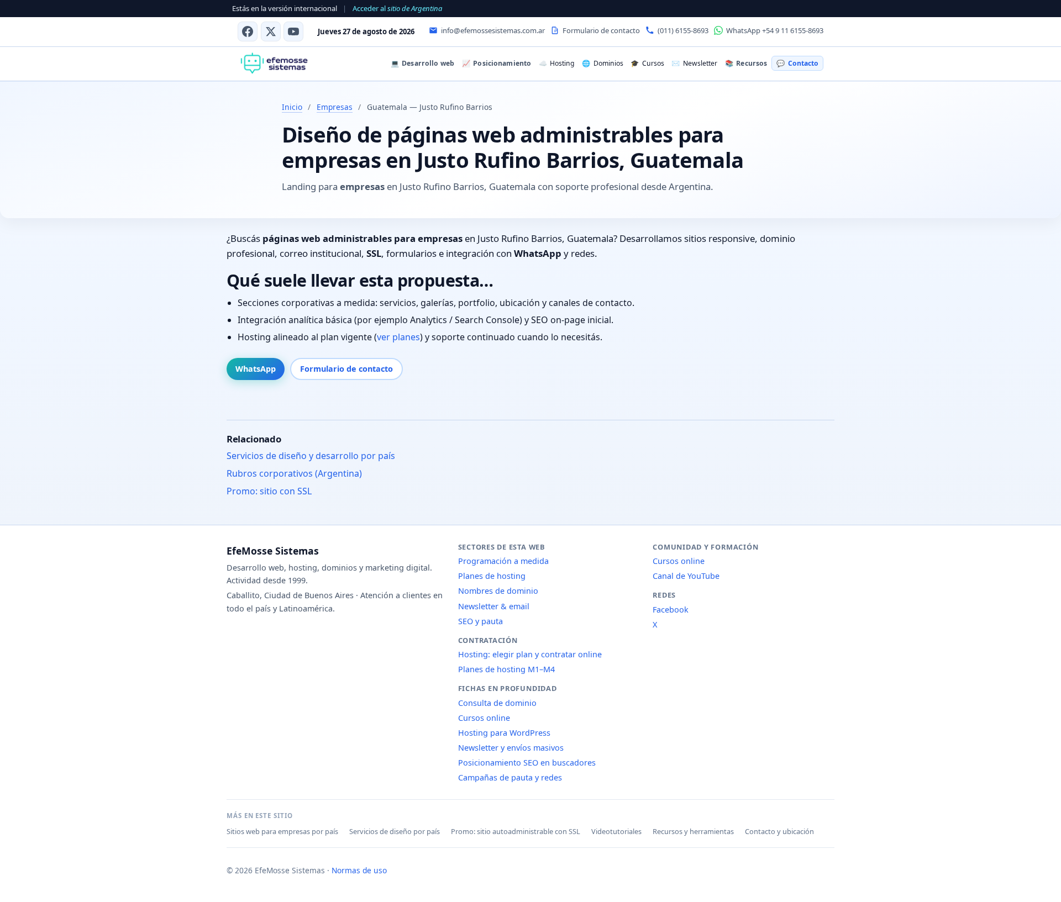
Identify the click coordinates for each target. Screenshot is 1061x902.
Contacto (797, 63)
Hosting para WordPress (504, 732)
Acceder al (397, 8)
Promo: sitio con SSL (269, 492)
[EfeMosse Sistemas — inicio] (274, 63)
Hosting (556, 63)
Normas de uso (359, 870)
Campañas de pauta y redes (510, 777)
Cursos (647, 63)
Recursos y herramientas (693, 831)
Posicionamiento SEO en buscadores (527, 762)
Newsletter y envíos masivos (511, 747)
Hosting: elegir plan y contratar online (530, 654)
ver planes (398, 337)
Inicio (292, 107)
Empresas (335, 107)
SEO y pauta (480, 621)
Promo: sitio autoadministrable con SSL (515, 831)
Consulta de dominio (497, 703)
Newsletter (694, 63)
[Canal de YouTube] (293, 31)
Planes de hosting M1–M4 (506, 669)
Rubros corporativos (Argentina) (294, 474)
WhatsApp (255, 368)
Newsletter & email (493, 606)
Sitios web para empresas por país (282, 831)
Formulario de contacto (346, 368)
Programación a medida (503, 561)
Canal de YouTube (686, 576)
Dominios (602, 63)
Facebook (671, 609)
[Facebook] (248, 31)
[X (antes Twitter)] (271, 31)
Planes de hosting (492, 576)
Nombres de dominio (498, 590)
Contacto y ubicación (779, 831)
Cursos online (484, 718)
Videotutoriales (616, 831)
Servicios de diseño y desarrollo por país (311, 456)
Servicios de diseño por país (394, 831)
